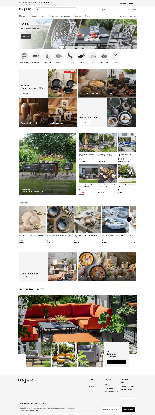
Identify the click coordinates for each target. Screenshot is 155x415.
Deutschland (107, 9)
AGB (122, 383)
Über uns (91, 383)
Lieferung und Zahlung (109, 384)
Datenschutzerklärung (32, 410)
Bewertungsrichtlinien (127, 386)
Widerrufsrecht (109, 388)
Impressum (133, 16)
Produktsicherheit (126, 389)
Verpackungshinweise (111, 391)
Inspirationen (123, 16)
